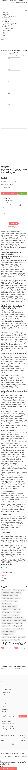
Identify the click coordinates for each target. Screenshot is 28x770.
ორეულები (7, 17)
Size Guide (6, 198)
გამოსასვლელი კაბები (10, 16)
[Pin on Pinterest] (14, 208)
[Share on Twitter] (8, 208)
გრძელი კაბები (6, 590)
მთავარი (5, 12)
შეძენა (23, 193)
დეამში (22, 536)
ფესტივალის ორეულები (8, 631)
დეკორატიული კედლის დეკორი (11, 598)
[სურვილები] (11, 648)
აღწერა (14, 223)
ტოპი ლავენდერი (18, 626)
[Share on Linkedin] (17, 208)
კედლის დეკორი (9, 28)
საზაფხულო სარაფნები (10, 23)
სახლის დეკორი (8, 25)
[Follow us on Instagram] (6, 698)
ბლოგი (4, 711)
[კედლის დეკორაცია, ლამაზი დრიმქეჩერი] (7, 655)
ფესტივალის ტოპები (7, 634)
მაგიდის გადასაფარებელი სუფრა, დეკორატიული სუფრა (20, 666)
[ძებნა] (26, 10)
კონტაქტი (6, 32)
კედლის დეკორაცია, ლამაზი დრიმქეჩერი (7, 666)
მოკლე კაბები (16, 609)
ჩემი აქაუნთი (8, 756)
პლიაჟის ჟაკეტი (18, 617)
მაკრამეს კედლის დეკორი (9, 606)
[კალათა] (25, 10)
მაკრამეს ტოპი (6, 609)
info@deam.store (5, 692)
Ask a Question (7, 202)
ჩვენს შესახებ (7, 30)
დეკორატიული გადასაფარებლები (11, 560)
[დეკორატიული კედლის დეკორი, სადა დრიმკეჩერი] (1, 174)
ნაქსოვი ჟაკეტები (7, 612)
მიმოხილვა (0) (14, 227)
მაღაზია (4, 706)
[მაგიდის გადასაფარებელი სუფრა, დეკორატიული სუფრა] (20, 655)
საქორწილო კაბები (7, 623)
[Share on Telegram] (20, 208)
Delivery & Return (8, 200)
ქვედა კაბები (7, 19)
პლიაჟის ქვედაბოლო (19, 620)
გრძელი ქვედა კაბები (18, 590)
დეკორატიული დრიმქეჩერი (10, 595)
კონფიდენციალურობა (8, 723)
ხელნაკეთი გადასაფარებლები (9, 562)
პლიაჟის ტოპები (6, 620)
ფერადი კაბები (6, 628)
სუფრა (6, 26)
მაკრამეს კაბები (6, 603)
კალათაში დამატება (9, 193)
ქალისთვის (21, 637)
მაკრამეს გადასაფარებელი (10, 601)
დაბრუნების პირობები (8, 729)
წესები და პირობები (7, 726)
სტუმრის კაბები (6, 626)
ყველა (3, 580)
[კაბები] (7, 683)
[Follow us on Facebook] (1, 698)
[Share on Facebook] (11, 208)
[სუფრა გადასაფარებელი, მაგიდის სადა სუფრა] (1, 175)
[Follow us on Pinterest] (3, 698)
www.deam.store (5, 695)
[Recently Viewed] (24, 766)
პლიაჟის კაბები (14, 615)
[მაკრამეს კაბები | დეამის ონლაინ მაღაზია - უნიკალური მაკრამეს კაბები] (14, 8)
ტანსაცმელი (6, 14)
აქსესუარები (4, 567)
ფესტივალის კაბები (18, 628)
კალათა (17, 756)
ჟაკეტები (6, 21)
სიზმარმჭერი (18, 623)
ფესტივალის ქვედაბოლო (9, 637)
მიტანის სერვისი (6, 721)
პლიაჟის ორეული (7, 617)
